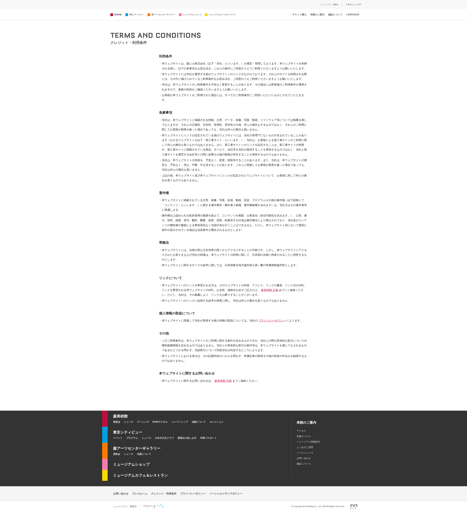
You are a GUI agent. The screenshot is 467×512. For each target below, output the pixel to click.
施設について (335, 14)
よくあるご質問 (305, 447)
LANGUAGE (352, 14)
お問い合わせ (304, 458)
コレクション (216, 421)
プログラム (132, 438)
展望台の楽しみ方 (186, 438)
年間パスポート (208, 438)
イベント (118, 438)
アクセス (301, 430)
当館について (199, 421)
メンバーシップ (179, 421)
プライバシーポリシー (272, 320)
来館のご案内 (317, 14)
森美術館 (118, 15)
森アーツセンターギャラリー (163, 15)
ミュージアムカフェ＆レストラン (222, 15)
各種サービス (304, 436)
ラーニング (143, 421)
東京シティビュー (136, 15)
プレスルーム (139, 493)
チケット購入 (299, 14)
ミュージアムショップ (192, 15)
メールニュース (305, 452)
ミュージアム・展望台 (329, 4)
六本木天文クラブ (164, 438)
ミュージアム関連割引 (308, 441)
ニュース (128, 421)
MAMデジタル (160, 421)
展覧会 (116, 421)
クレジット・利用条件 (164, 493)
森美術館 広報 (269, 290)
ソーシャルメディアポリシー (226, 493)
